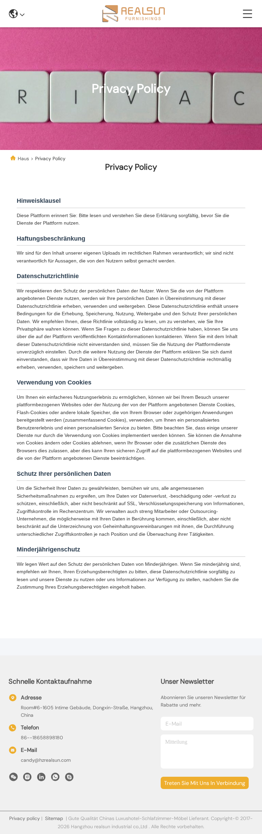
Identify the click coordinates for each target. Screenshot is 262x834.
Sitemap (54, 818)
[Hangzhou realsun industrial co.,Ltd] (133, 13)
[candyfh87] (69, 779)
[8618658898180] (55, 779)
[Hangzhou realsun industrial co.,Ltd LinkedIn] (41, 779)
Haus (23, 158)
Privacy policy (24, 818)
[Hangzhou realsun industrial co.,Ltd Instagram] (27, 779)
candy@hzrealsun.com (46, 760)
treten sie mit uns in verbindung (204, 783)
